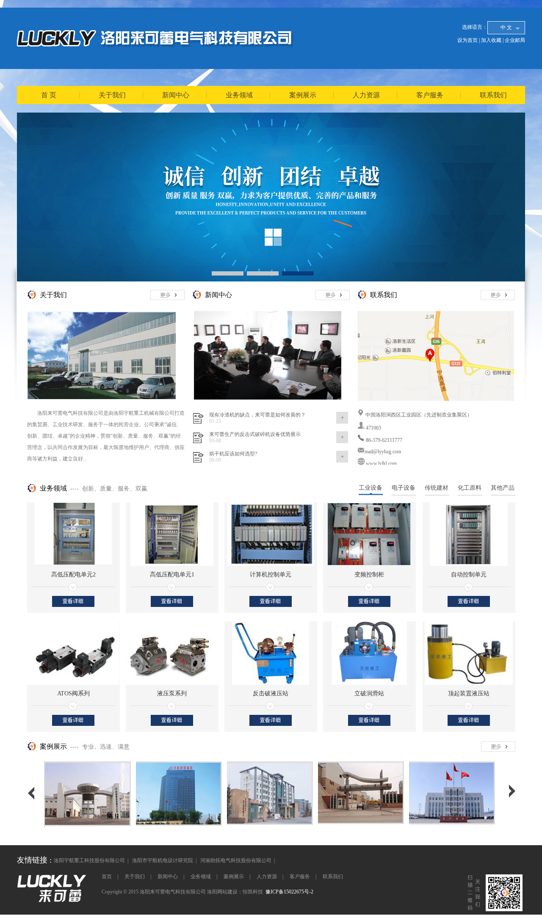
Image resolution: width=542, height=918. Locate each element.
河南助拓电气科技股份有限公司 (235, 860)
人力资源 (366, 95)
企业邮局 (515, 40)
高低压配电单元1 (172, 574)
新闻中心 (175, 95)
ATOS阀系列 (73, 693)
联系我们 (493, 95)
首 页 (48, 95)
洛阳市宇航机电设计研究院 (162, 860)
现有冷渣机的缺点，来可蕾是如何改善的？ (257, 415)
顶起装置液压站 (468, 693)
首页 (107, 876)
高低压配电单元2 (73, 574)
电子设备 (403, 488)
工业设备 (370, 488)
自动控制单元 (469, 574)
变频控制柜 (369, 574)
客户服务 (429, 95)
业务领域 (239, 95)
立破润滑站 (369, 693)
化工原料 (469, 488)
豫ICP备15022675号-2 (289, 892)
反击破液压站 (270, 693)
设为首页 (467, 40)
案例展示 (302, 95)
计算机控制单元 (270, 574)
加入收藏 (491, 40)
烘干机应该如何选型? (233, 454)
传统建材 (436, 488)
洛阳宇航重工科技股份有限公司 (89, 860)
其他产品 (502, 488)
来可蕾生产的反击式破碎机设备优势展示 (255, 434)
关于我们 (112, 95)
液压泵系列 (172, 693)
